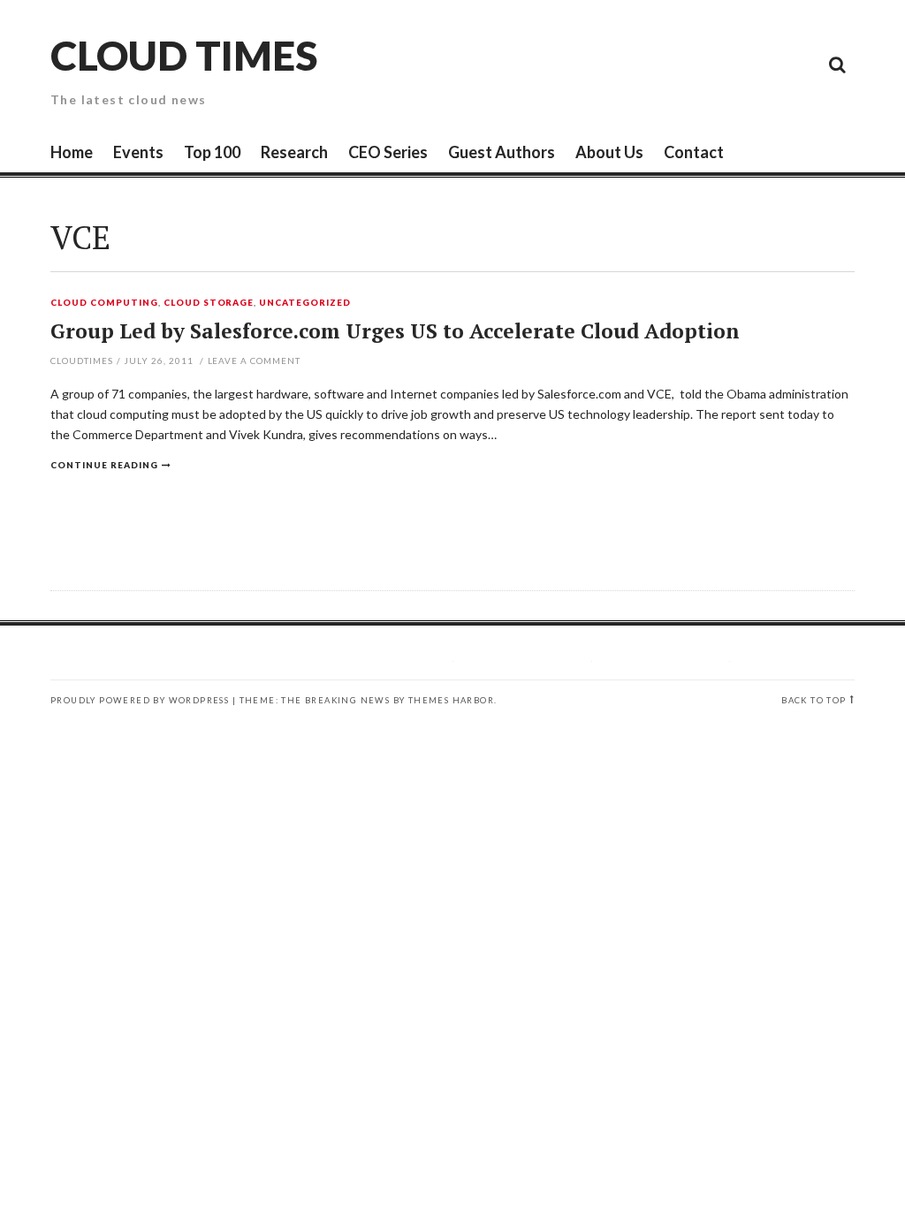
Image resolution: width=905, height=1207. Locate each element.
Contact (694, 152)
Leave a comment (254, 360)
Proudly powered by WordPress (139, 700)
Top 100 (212, 152)
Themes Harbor (451, 700)
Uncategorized (305, 303)
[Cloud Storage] (638, 63)
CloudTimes (81, 360)
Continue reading (104, 464)
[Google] (678, 63)
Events (138, 152)
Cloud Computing (104, 303)
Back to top (813, 700)
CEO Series (388, 152)
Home (71, 152)
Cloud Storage (209, 303)
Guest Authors (501, 152)
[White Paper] (797, 63)
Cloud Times (183, 55)
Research (294, 152)
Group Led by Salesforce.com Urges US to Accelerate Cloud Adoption (395, 331)
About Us (609, 152)
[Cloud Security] (757, 63)
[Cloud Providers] (717, 63)
